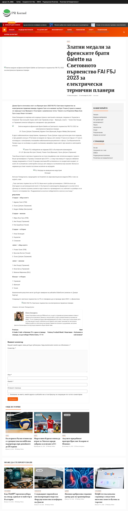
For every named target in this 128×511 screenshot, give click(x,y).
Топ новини (7, 490)
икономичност (57, 30)
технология (80, 30)
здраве (67, 490)
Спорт (91, 30)
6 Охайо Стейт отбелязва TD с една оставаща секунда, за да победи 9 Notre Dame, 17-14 (28, 332)
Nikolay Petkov (20, 449)
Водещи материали (26, 30)
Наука (69, 30)
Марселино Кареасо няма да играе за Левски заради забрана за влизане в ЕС (47, 441)
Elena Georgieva (73, 95)
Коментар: (12, 348)
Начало (11, 30)
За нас (18, 2)
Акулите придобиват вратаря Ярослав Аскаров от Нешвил (75, 441)
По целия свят (42, 30)
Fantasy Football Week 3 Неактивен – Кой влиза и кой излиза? (65, 332)
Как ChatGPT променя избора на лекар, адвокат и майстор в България (18, 497)
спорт (68, 41)
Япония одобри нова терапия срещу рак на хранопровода (60, 25)
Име (10, 375)
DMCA (39, 2)
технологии (37, 490)
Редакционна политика (50, 2)
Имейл (10, 381)
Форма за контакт (11, 34)
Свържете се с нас (28, 2)
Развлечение (102, 30)
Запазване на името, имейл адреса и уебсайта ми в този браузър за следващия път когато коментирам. (46, 394)
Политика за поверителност (69, 2)
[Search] (124, 32)
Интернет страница (14, 388)
